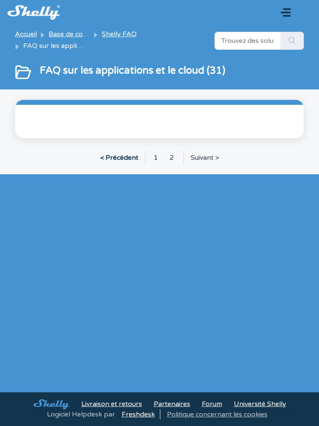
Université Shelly (260, 404)
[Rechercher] (292, 41)
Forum (212, 404)
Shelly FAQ (119, 34)
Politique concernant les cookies (217, 414)
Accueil (26, 34)
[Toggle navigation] (285, 12)
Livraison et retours (111, 404)
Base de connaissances (85, 34)
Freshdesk (138, 414)
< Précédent (119, 158)
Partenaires (172, 404)
